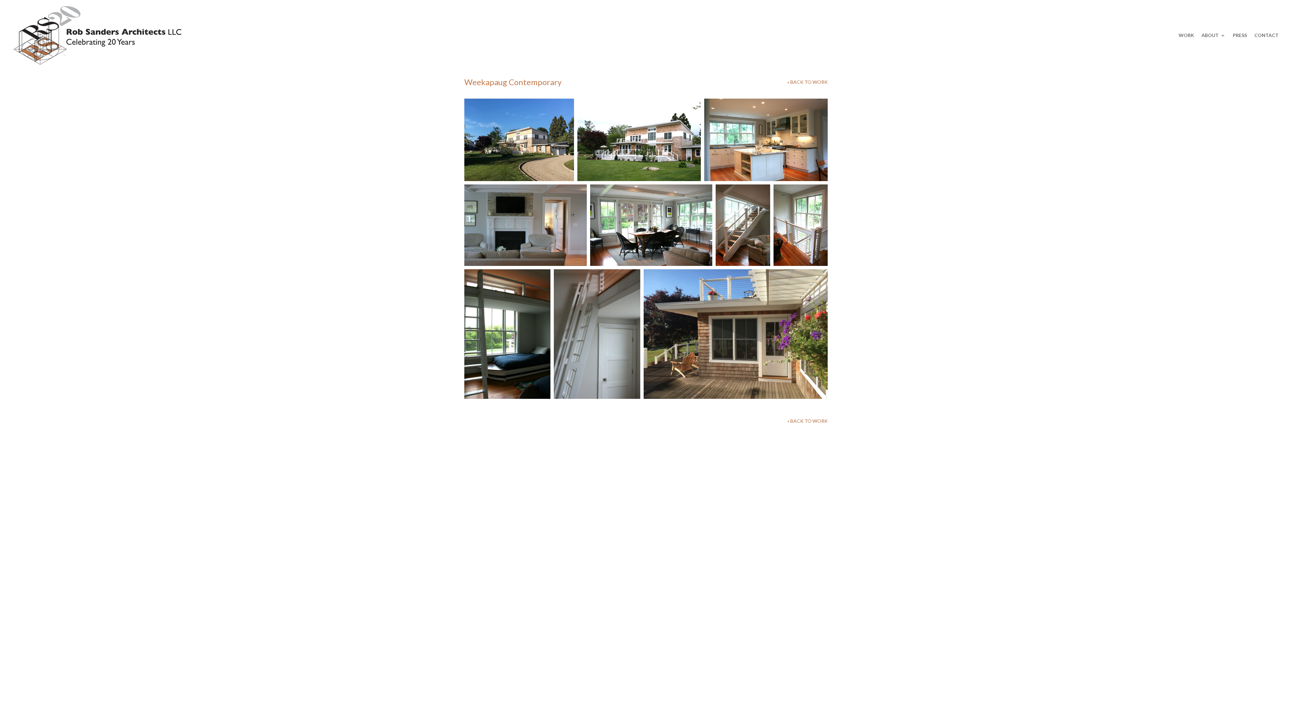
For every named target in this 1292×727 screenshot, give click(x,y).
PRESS (1240, 35)
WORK (1186, 35)
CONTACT (1266, 35)
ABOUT (1210, 35)
